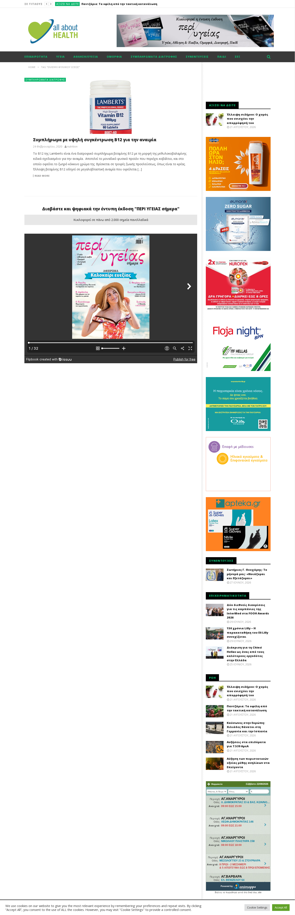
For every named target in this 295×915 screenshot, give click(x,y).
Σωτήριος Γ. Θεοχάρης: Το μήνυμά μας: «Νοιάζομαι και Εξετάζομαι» (247, 574)
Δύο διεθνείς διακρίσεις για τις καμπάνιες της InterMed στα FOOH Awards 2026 (248, 611)
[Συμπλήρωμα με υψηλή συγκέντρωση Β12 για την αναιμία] (110, 110)
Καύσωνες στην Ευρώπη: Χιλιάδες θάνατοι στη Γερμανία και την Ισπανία (134, 4)
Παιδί (221, 57)
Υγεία (60, 57)
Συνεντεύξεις (197, 57)
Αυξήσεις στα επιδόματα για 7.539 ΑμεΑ (246, 744)
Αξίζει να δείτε (67, 4)
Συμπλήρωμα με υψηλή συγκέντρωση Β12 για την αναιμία (94, 140)
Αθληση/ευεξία (85, 57)
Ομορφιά (114, 57)
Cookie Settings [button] (257, 907)
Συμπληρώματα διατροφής (154, 57)
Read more (42, 175)
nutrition (72, 146)
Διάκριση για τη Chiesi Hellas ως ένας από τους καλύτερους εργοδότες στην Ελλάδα (245, 653)
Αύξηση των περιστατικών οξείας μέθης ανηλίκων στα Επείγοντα (248, 763)
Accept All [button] (281, 907)
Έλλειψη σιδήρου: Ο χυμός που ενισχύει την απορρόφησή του (247, 119)
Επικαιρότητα (36, 57)
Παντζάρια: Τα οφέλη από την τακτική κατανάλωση (247, 708)
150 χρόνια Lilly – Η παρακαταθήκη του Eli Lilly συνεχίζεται (247, 632)
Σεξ (237, 57)
